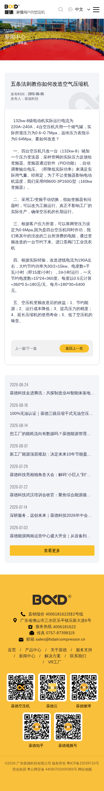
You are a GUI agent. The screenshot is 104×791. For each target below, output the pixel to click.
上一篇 (20, 348)
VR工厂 (55, 662)
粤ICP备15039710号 (83, 763)
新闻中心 (27, 656)
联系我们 (78, 656)
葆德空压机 (20, 706)
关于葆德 (59, 650)
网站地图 (85, 769)
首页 (12, 650)
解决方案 (52, 656)
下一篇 (31, 348)
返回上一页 (74, 348)
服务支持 (84, 650)
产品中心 (33, 650)
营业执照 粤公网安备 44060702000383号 (44, 769)
